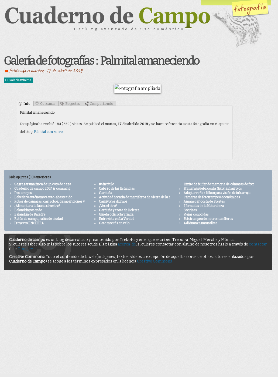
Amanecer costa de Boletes (204, 201)
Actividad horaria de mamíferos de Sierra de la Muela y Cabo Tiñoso (149, 197)
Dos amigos (23, 193)
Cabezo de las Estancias (117, 188)
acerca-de (127, 244)
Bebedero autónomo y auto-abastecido (43, 197)
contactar (258, 244)
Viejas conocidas (196, 214)
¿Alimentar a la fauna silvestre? (37, 206)
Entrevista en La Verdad (116, 219)
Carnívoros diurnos (113, 201)
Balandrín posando (28, 210)
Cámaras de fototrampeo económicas (212, 197)
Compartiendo (101, 104)
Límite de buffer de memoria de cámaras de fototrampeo (225, 184)
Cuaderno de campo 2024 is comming (42, 188)
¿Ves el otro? (108, 206)
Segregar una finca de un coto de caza (42, 184)
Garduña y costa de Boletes (119, 210)
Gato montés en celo (114, 223)
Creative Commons (154, 261)
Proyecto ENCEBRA (29, 223)
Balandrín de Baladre (30, 214)
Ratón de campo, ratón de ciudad (38, 219)
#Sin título (106, 184)
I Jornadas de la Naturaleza (204, 206)
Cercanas (48, 104)
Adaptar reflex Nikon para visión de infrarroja (217, 193)
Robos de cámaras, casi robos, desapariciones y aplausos (56, 201)
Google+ (25, 249)
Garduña (105, 193)
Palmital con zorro (48, 132)
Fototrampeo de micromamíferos (208, 219)
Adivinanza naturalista (200, 223)
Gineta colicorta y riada (116, 214)
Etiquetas (72, 104)
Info (26, 104)
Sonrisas (190, 210)
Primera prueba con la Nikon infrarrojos (213, 188)
